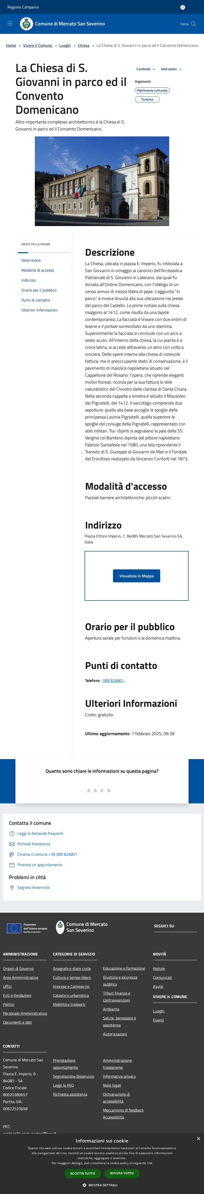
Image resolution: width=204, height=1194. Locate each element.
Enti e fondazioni (17, 995)
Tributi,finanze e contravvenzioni (116, 996)
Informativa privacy (119, 1076)
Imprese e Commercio (71, 986)
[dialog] (102, 1164)
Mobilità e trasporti (69, 1004)
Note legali (112, 1085)
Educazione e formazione (124, 968)
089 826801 (113, 680)
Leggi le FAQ (63, 1085)
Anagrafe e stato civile (72, 968)
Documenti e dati (17, 1022)
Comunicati (162, 977)
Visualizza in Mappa (136, 576)
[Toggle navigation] (10, 23)
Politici (8, 1004)
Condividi (144, 69)
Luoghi (65, 45)
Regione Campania (23, 7)
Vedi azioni (169, 69)
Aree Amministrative (20, 977)
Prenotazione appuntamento (65, 1063)
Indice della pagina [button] (35, 244)
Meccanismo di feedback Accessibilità (123, 1113)
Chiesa (83, 45)
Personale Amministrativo (25, 1013)
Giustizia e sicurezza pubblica (120, 980)
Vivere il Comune (38, 45)
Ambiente (111, 1009)
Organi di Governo (18, 968)
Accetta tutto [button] (82, 1173)
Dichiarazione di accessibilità (116, 1097)
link (149, 1163)
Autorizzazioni (115, 1034)
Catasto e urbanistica (71, 995)
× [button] (198, 1139)
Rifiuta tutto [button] (122, 1173)
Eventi (158, 1020)
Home (11, 45)
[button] (101, 1185)
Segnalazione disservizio (73, 1076)
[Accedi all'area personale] (183, 7)
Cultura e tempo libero (72, 977)
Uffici (7, 986)
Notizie (159, 968)
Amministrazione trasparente (117, 1063)
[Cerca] (194, 24)
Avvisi (158, 986)
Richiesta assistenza (70, 1094)
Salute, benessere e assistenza (119, 1021)
